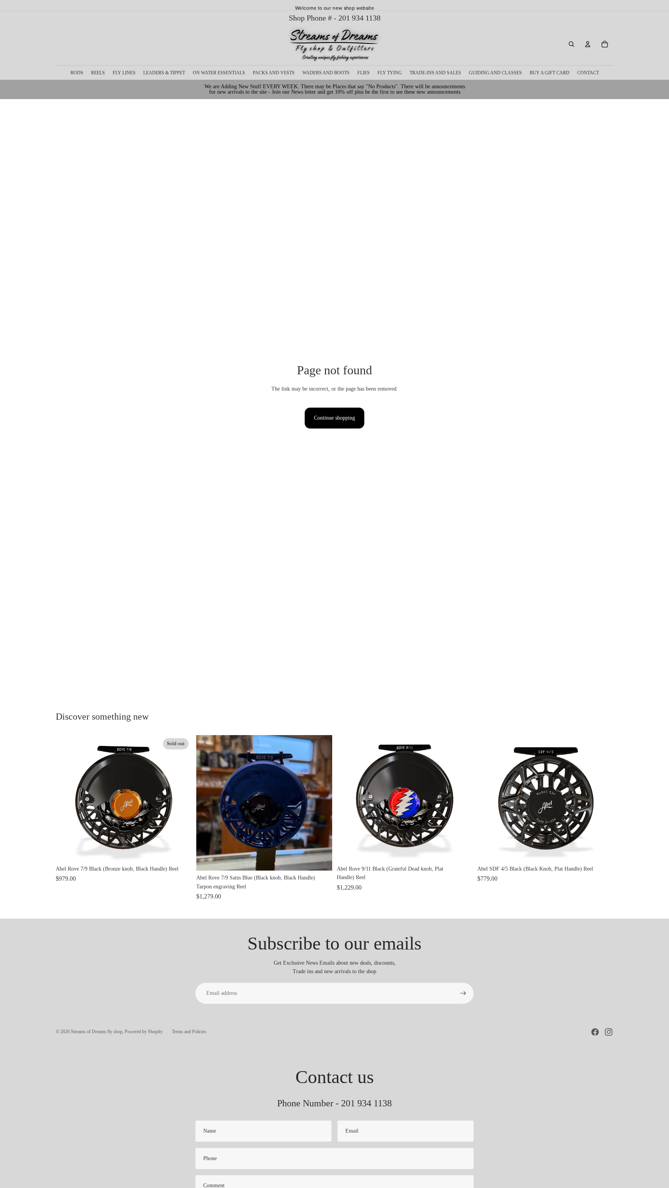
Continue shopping (334, 418)
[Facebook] (595, 1032)
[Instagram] (608, 1032)
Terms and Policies (189, 1031)
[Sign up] (463, 993)
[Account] (587, 44)
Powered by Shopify (144, 1031)
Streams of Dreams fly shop (96, 1031)
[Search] (571, 44)
